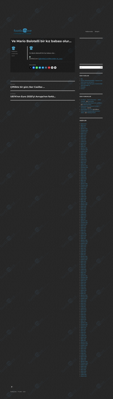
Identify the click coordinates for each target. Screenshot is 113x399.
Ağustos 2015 (84, 256)
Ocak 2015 (83, 267)
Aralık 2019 (83, 177)
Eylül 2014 (83, 274)
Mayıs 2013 (83, 300)
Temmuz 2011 (84, 324)
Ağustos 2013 (84, 295)
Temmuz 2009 (84, 363)
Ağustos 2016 (84, 240)
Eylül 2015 (83, 254)
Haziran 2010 (84, 345)
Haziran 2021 (84, 151)
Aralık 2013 (83, 288)
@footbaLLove (44, 59)
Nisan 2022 (83, 135)
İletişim (97, 31)
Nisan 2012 (83, 311)
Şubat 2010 (83, 351)
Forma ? (83, 88)
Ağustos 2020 (84, 166)
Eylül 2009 (83, 360)
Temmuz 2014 (84, 277)
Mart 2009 (83, 369)
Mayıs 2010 (83, 347)
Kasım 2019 (83, 178)
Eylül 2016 (83, 238)
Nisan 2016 (83, 246)
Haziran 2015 (84, 259)
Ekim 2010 (83, 339)
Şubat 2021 (83, 157)
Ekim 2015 (83, 253)
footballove (14, 51)
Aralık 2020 (83, 159)
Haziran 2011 (84, 326)
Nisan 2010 (83, 348)
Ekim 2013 (83, 292)
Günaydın (83, 87)
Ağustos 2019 (84, 183)
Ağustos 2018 (84, 203)
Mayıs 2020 (83, 169)
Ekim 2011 (83, 321)
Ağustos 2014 (84, 275)
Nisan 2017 (83, 227)
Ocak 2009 (83, 373)
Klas (82, 79)
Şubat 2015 (83, 266)
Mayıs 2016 (83, 245)
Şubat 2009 (83, 371)
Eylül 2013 (83, 293)
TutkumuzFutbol (87, 104)
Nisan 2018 (83, 208)
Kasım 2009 (84, 356)
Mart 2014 (83, 284)
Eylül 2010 (83, 340)
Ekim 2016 (83, 237)
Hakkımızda (89, 31)
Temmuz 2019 (84, 185)
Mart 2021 (83, 156)
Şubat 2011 (83, 332)
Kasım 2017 (83, 216)
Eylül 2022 (83, 127)
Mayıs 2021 (83, 153)
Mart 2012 (83, 313)
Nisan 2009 (83, 368)
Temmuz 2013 (84, 296)
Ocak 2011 (83, 334)
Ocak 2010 (83, 353)
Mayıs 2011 (83, 327)
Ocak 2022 (83, 140)
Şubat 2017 (83, 230)
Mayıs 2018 (83, 206)
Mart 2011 (83, 330)
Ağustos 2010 (84, 342)
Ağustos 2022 (84, 128)
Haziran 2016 (84, 243)
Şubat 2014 (83, 285)
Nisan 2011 (83, 329)
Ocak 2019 (83, 195)
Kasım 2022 (84, 123)
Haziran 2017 (84, 224)
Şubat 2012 (83, 314)
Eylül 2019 (83, 182)
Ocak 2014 (83, 287)
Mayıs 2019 (83, 188)
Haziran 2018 (84, 204)
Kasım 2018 (83, 198)
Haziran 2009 (84, 364)
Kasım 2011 (83, 319)
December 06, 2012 (55, 59)
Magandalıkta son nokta (87, 109)
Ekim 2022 (83, 125)
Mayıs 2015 (83, 261)
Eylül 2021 (83, 146)
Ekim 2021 (83, 144)
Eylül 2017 (83, 219)
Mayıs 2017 (83, 225)
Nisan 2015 (83, 263)
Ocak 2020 (83, 175)
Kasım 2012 (83, 309)
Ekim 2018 (83, 199)
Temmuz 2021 (84, 149)
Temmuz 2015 (84, 258)
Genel (13, 55)
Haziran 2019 (84, 187)
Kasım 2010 (83, 337)
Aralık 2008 (83, 374)
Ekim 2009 (83, 358)
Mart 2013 (83, 303)
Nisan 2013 (83, 301)
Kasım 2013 (83, 290)
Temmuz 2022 (84, 130)
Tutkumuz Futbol (91, 112)
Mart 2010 (83, 350)
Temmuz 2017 (84, 222)
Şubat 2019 (83, 193)
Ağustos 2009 (84, 361)
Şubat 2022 (83, 138)
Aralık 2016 (83, 233)
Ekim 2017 (83, 217)
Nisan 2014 (83, 282)
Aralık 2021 (83, 141)
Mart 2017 (83, 229)
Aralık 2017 (83, 214)
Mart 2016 (83, 248)
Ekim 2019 (83, 180)
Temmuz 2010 (84, 343)
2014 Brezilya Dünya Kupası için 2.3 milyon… (91, 103)
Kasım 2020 (84, 161)
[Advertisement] (57, 15)
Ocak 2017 (83, 232)
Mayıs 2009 (83, 366)
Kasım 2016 (83, 235)
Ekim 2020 (83, 162)
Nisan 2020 (83, 170)
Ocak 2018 (83, 212)
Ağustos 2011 (84, 322)
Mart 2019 (83, 191)
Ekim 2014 (83, 272)
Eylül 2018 (83, 201)
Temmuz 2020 (84, 167)
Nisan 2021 (83, 154)
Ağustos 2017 (84, 220)
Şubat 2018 (83, 211)
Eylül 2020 (83, 164)
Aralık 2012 (83, 308)
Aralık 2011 (83, 318)
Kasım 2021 (83, 143)
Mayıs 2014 (83, 280)
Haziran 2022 (84, 132)
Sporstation (91, 101)
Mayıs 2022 (83, 133)
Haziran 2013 (84, 298)
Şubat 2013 (83, 305)
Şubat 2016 (83, 250)
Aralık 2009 (83, 355)
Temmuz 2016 (84, 242)
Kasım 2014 (83, 271)
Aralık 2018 (83, 196)
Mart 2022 (83, 136)
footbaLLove (13, 391)
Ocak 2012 (83, 316)
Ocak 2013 (83, 306)
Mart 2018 (83, 209)
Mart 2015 (83, 264)
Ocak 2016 (83, 251)
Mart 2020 (83, 172)
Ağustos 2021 (84, 148)
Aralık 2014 (83, 269)
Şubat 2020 (83, 174)
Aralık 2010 (83, 335)
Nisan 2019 (83, 190)
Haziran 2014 (84, 279)
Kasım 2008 (84, 376)
